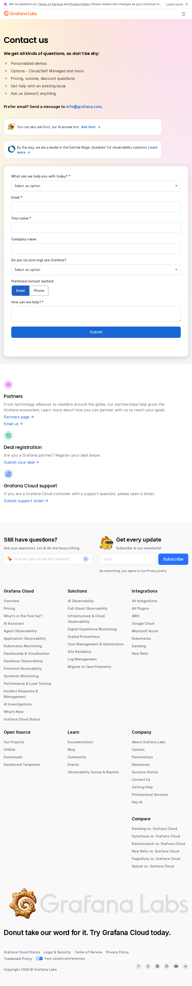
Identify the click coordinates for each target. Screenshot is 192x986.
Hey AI (137, 802)
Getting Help (142, 787)
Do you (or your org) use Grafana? (38, 260)
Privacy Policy (80, 4)
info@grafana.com (84, 106)
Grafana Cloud (125, 932)
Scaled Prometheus (84, 637)
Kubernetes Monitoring (23, 646)
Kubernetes (141, 638)
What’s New (14, 712)
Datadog (139, 646)
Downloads (13, 757)
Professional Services (150, 795)
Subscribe (173, 559)
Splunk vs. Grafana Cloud (153, 866)
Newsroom (140, 764)
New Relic (140, 653)
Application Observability (25, 638)
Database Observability (23, 661)
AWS (135, 616)
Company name (23, 239)
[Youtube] (176, 966)
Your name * (21, 218)
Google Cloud (143, 623)
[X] (148, 966)
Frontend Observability (23, 668)
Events (73, 764)
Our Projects (14, 742)
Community (77, 757)
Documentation (80, 742)
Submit (96, 332)
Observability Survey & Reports (93, 772)
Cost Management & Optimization (96, 644)
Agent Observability (20, 631)
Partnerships (142, 757)
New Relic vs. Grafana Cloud (155, 851)
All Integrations (144, 601)
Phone (39, 291)
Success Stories (145, 772)
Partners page (17, 417)
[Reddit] (185, 966)
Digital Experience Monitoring (92, 629)
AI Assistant (14, 623)
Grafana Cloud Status (22, 719)
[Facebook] (138, 966)
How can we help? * (27, 302)
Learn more (174, 4)
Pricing (9, 608)
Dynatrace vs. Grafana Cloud (156, 836)
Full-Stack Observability (87, 608)
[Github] (167, 966)
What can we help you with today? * (40, 176)
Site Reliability (80, 652)
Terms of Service (50, 4)
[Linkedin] (157, 966)
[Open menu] (183, 14)
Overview (11, 601)
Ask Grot (88, 127)
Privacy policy (157, 571)
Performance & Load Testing (27, 684)
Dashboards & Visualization (27, 653)
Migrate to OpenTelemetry (89, 667)
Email (20, 291)
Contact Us (141, 780)
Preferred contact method (32, 281)
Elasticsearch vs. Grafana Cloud (158, 844)
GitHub (9, 749)
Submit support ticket (24, 500)
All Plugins (140, 608)
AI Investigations (18, 704)
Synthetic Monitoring (21, 676)
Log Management (82, 659)
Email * (16, 197)
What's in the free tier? (23, 616)
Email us (11, 423)
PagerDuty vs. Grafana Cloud (156, 859)
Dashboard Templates (22, 764)
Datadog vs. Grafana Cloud (154, 829)
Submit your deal (19, 462)
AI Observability (81, 601)
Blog (71, 749)
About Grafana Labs (149, 742)
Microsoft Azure (145, 631)
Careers (138, 749)
